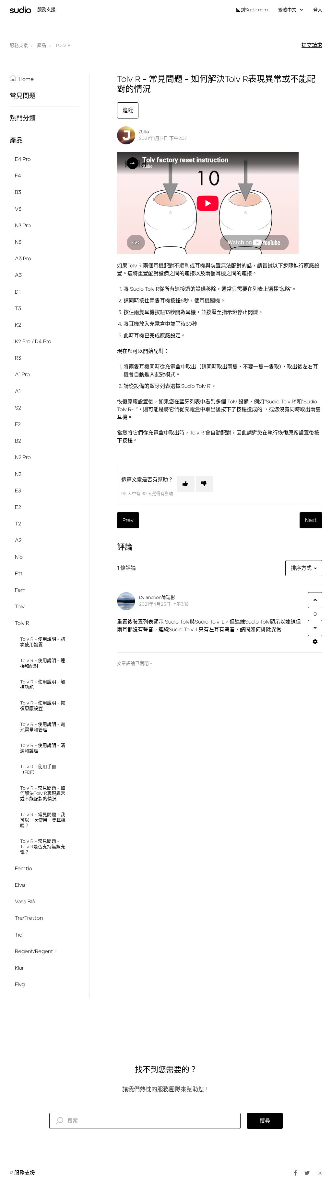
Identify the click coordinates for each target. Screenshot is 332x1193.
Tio (18, 935)
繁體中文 (288, 10)
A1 (17, 391)
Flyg (20, 984)
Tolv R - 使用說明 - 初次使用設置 (42, 642)
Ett (19, 573)
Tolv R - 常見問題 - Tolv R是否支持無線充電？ (42, 847)
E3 (18, 490)
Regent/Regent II (35, 951)
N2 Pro (23, 457)
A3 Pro (23, 258)
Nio (19, 557)
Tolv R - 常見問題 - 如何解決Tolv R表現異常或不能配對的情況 (42, 794)
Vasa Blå (25, 901)
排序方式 (301, 568)
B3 (18, 192)
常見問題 (23, 96)
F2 (18, 424)
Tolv (20, 606)
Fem (20, 590)
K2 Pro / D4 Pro (33, 341)
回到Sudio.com (252, 10)
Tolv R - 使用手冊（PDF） (38, 770)
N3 (18, 242)
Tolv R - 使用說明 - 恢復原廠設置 (42, 706)
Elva (20, 885)
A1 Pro (22, 374)
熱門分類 (23, 118)
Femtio (23, 868)
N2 (18, 474)
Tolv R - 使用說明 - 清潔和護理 (42, 748)
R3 (18, 358)
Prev (128, 520)
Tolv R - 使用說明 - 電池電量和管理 (42, 727)
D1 (17, 292)
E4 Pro (23, 159)
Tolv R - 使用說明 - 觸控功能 (42, 685)
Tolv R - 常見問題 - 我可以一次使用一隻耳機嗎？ (42, 820)
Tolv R (63, 45)
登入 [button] (317, 10)
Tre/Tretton (29, 918)
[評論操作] (315, 642)
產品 (41, 45)
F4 (18, 175)
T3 (18, 308)
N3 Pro (23, 225)
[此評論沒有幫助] (315, 628)
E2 (18, 507)
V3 (18, 209)
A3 (18, 275)
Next (311, 520)
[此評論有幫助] (315, 600)
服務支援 (19, 45)
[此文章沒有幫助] (204, 484)
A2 (18, 540)
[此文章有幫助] (186, 484)
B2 (18, 441)
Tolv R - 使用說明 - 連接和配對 (42, 663)
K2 (18, 325)
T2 (18, 523)
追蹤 (128, 110)
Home (26, 79)
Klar (19, 968)
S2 (18, 408)
